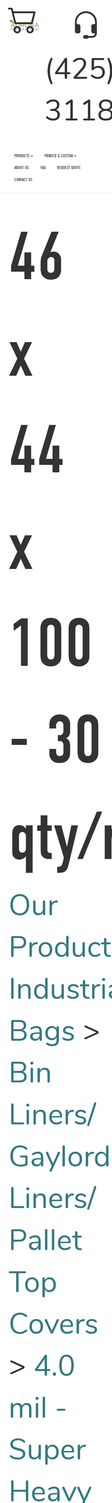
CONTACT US (23, 179)
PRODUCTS (22, 155)
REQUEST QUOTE (69, 167)
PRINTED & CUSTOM (59, 155)
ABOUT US (21, 167)
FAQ (43, 167)
